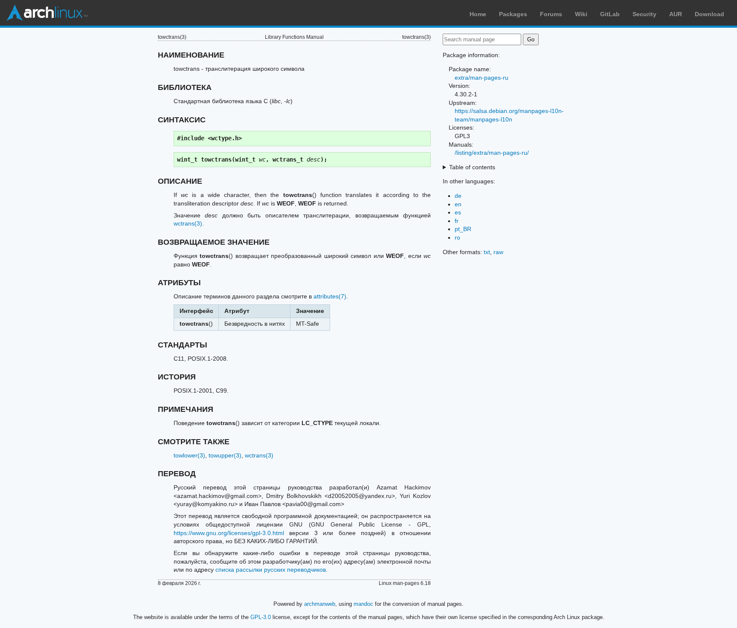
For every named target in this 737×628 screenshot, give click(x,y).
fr (456, 220)
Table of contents (472, 167)
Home (478, 14)
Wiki (581, 14)
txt (487, 252)
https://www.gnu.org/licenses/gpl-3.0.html (229, 533)
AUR (675, 14)
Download (709, 14)
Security (644, 14)
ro (457, 237)
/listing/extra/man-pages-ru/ (492, 152)
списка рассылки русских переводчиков (270, 569)
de (458, 195)
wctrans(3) (188, 223)
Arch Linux (46, 12)
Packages (513, 14)
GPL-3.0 (260, 617)
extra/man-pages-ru (481, 77)
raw (498, 252)
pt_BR (463, 229)
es (458, 212)
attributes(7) (329, 296)
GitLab (610, 14)
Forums (551, 14)
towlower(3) (189, 455)
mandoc (363, 604)
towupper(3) (225, 455)
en (458, 204)
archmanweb (319, 604)
